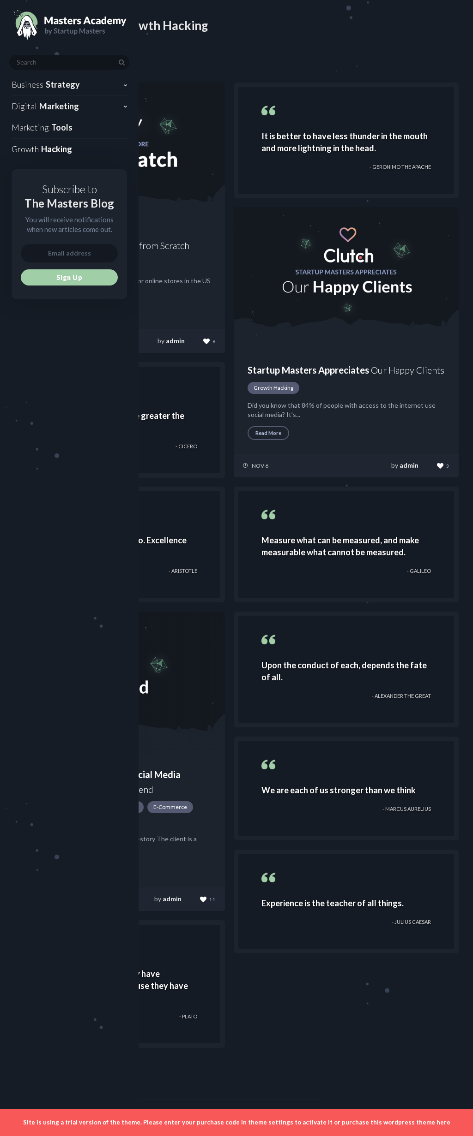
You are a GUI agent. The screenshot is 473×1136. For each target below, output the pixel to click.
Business (46, 84)
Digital (45, 106)
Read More (268, 433)
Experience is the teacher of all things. (332, 903)
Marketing (42, 127)
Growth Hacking (273, 387)
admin (175, 341)
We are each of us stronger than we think (338, 790)
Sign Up (69, 277)
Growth (42, 149)
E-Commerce (170, 806)
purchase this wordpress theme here (396, 1122)
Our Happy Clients (346, 369)
